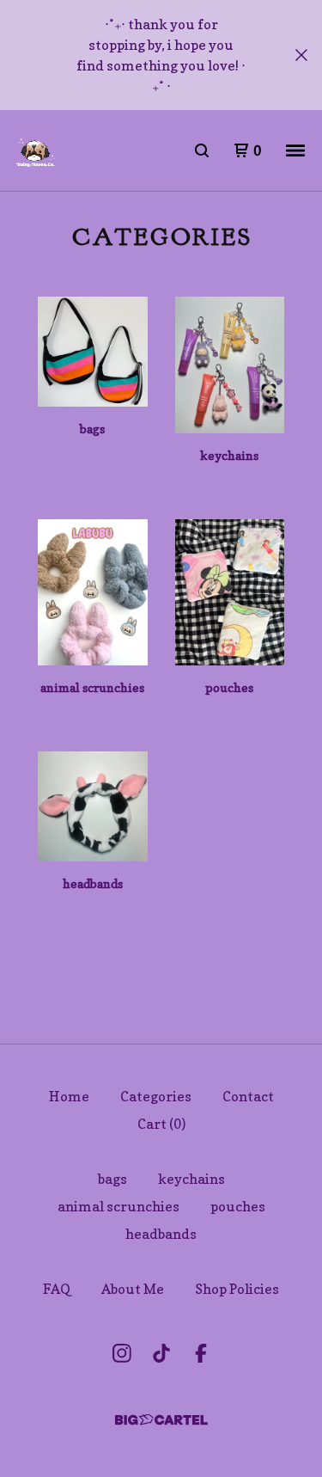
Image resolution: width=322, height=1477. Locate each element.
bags (112, 1178)
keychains (191, 1178)
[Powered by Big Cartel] (161, 1419)
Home (69, 1096)
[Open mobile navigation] (295, 150)
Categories (155, 1096)
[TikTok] (161, 1353)
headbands (161, 1233)
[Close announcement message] (301, 55)
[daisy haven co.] (35, 150)
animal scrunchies (118, 1206)
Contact (248, 1096)
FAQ (56, 1288)
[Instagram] (122, 1353)
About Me (132, 1288)
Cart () (161, 1123)
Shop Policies (237, 1288)
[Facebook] (201, 1353)
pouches (237, 1206)
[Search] (201, 150)
